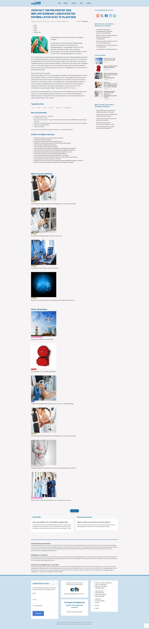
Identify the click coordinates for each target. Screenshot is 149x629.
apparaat (38, 107)
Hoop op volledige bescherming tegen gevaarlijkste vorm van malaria (51, 155)
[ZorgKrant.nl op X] (102, 15)
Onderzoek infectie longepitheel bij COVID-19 (45, 145)
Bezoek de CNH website (70, 593)
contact (50, 571)
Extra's (97, 605)
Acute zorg (33, 369)
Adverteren (98, 599)
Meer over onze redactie (101, 586)
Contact (97, 602)
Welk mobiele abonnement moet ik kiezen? (94, 522)
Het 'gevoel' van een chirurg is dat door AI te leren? (45, 268)
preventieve (58, 107)
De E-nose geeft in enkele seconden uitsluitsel (46, 146)
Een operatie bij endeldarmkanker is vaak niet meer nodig (46, 236)
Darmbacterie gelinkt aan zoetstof (43, 139)
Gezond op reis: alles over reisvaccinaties (42, 339)
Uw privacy (89, 624)
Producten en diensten (36, 337)
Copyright (65, 624)
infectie (44, 107)
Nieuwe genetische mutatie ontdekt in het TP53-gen (47, 158)
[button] (66, 3)
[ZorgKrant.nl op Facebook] (106, 15)
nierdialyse (51, 107)
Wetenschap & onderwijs (37, 466)
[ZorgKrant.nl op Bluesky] (111, 15)
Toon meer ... (74, 510)
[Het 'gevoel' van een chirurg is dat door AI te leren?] (43, 252)
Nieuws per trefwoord (100, 594)
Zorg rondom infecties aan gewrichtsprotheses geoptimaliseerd (50, 153)
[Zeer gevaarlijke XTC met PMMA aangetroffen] (43, 355)
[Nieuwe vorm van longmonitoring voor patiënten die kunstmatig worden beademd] (43, 284)
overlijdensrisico (67, 107)
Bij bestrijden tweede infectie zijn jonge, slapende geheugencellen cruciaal (52, 152)
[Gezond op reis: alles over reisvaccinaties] (43, 323)
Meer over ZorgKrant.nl (101, 584)
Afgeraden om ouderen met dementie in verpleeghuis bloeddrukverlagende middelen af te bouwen (58, 160)
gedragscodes (108, 570)
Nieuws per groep (99, 592)
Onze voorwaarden (100, 600)
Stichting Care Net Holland (70, 622)
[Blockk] (36, 3)
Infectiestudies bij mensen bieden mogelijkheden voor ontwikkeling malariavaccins (55, 148)
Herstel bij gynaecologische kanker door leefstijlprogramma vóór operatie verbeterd (53, 203)
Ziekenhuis (84, 21)
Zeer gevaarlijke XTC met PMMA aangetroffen (43, 371)
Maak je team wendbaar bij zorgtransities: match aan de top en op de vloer (51, 500)
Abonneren (38, 613)
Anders (33, 401)
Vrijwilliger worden (99, 588)
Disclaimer (59, 624)
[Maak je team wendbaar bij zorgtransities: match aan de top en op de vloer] (43, 484)
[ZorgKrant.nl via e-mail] (114, 15)
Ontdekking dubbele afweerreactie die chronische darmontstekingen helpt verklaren (53, 468)
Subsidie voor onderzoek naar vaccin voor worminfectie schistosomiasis (52, 143)
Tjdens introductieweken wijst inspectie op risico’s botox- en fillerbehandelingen (52, 403)
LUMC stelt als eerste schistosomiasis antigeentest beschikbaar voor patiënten (54, 150)
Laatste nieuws (99, 591)
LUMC (33, 107)
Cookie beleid (82, 624)
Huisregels (71, 624)
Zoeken (97, 608)
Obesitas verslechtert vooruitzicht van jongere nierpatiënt (48, 138)
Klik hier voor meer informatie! (74, 611)
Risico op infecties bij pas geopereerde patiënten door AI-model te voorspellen (54, 162)
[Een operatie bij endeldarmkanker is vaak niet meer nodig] (43, 220)
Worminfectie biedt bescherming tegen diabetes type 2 (48, 141)
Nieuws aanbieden (100, 596)
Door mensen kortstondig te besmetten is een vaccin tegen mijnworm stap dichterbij (55, 157)
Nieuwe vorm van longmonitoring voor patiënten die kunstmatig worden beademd (52, 300)
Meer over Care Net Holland (102, 582)
